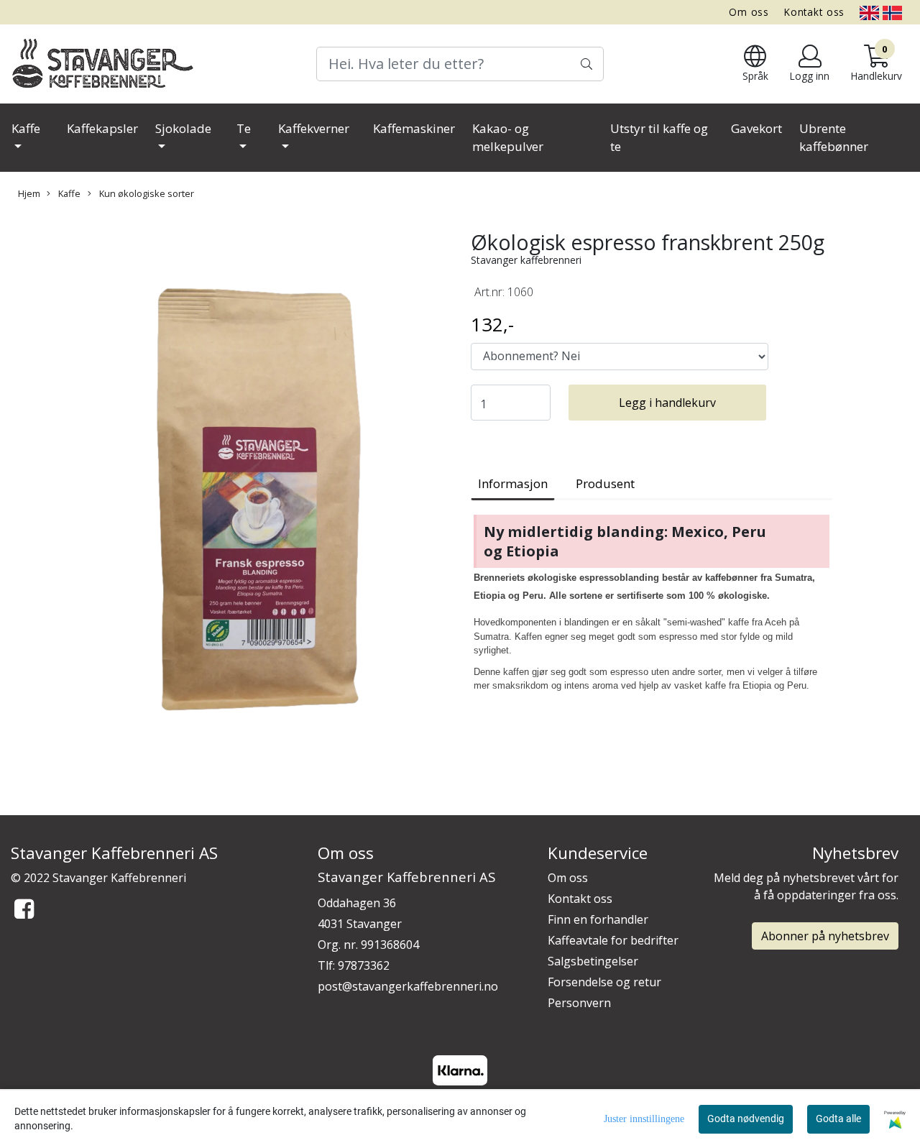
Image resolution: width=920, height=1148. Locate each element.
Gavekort (756, 128)
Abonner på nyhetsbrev (825, 936)
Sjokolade (183, 128)
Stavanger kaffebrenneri (526, 260)
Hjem (29, 193)
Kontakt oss (814, 12)
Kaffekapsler (102, 128)
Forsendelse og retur (604, 982)
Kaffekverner (313, 128)
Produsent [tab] (605, 483)
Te (243, 128)
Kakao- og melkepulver (507, 137)
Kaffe (26, 128)
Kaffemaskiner (414, 128)
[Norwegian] (892, 12)
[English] (869, 12)
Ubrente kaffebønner (833, 137)
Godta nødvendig (745, 1118)
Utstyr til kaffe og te (659, 137)
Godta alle (838, 1118)
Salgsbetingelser (593, 961)
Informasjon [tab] (513, 483)
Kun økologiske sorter (145, 193)
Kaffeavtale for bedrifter (613, 940)
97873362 (364, 965)
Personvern (579, 1003)
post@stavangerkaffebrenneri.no (408, 986)
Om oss (749, 12)
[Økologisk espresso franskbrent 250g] (230, 505)
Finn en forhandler (598, 919)
